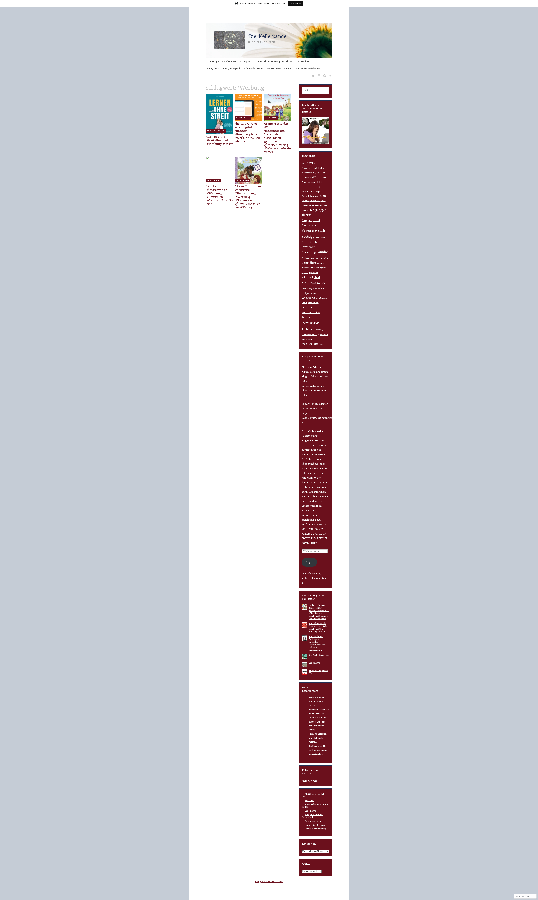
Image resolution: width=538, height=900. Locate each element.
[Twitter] (313, 76)
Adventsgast (316, 191)
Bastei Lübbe (315, 201)
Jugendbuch (313, 273)
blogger (306, 215)
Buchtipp (308, 237)
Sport (317, 330)
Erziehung (309, 252)
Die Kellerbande (267, 36)
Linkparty (307, 293)
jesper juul (305, 273)
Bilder (326, 205)
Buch (321, 231)
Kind (317, 277)
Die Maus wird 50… (318, 746)
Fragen (317, 258)
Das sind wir (303, 61)
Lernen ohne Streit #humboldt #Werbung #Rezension (219, 142)
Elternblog (313, 242)
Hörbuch (311, 268)
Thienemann (306, 335)
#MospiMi (245, 61)
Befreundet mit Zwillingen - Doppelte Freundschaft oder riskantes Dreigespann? (317, 643)
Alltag (323, 195)
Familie (322, 252)
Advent (305, 191)
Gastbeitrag (325, 258)
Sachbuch (308, 329)
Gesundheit (309, 263)
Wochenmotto (310, 344)
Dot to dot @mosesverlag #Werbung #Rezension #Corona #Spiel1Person (219, 195)
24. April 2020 (213, 181)
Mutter (304, 303)
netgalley (307, 307)
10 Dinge (314, 173)
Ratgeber (307, 317)
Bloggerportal (311, 220)
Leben (321, 288)
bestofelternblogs (315, 205)
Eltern (305, 242)
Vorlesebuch (324, 335)
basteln (323, 201)
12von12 (305, 177)
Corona (323, 237)
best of (304, 206)
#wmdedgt (306, 173)
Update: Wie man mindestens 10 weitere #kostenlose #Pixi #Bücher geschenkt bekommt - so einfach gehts (319, 612)
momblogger (321, 298)
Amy (311, 697)
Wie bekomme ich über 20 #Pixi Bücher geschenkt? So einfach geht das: (319, 627)
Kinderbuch (316, 283)
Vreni (311, 734)
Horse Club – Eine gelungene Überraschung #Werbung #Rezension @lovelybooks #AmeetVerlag (248, 196)
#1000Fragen (313, 163)
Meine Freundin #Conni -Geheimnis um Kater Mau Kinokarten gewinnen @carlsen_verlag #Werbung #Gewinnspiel (277, 138)
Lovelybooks (308, 297)
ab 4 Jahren (311, 187)
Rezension (310, 323)
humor (305, 267)
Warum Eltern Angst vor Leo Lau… (317, 701)
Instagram (321, 267)
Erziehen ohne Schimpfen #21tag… (317, 726)
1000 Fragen (315, 177)
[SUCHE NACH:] (315, 90)
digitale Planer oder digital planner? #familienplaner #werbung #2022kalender (248, 132)
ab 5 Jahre (319, 187)
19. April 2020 (242, 181)
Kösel (324, 283)
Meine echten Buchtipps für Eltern (273, 61)
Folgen (309, 562)
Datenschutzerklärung (308, 68)
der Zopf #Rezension (319, 655)
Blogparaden (309, 231)
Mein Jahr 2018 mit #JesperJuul (223, 68)
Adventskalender (253, 68)
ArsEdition (305, 201)
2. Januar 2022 (242, 118)
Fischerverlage (308, 258)
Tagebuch (324, 330)
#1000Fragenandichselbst (313, 168)
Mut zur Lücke (313, 303)
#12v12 (304, 163)
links (314, 293)
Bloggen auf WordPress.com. (269, 881)
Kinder (307, 283)
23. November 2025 (215, 131)
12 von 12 (321, 173)
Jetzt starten (295, 3)
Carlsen (317, 237)
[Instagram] (319, 76)
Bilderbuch (306, 210)
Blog (313, 210)
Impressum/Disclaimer (279, 68)
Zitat (320, 344)
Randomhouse (311, 312)
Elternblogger (308, 247)
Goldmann (320, 263)
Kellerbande (308, 277)
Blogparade (309, 225)
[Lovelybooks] (330, 76)
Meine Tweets (309, 780)
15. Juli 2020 (270, 118)
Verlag (315, 334)
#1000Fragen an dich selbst (221, 61)
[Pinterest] (324, 76)
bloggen (321, 210)
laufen (315, 289)
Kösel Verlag (307, 289)
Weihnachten (307, 339)
